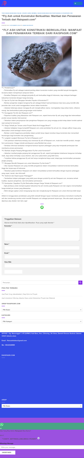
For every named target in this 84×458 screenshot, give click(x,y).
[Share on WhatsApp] (42, 207)
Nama (6, 244)
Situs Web (7, 262)
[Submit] (80, 283)
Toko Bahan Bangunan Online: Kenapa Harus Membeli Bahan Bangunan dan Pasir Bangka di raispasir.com (37, 13)
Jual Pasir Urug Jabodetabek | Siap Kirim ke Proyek (19, 294)
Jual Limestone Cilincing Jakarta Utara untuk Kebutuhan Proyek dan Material (28, 298)
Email (6, 253)
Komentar (8, 226)
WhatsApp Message (6, 443)
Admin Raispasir (28, 25)
